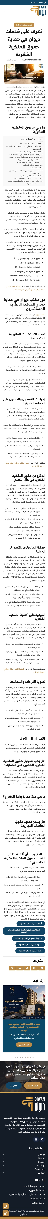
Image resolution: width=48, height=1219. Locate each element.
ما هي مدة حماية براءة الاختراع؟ (30, 176)
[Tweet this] (26, 968)
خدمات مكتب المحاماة (24, 24)
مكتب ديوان (40, 314)
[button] (33, 1057)
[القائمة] (3, 11)
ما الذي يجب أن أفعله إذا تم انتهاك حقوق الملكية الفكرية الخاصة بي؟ (23, 182)
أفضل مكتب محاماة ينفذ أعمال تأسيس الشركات (25, 464)
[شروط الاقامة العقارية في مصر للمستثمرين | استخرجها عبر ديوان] (24, 1002)
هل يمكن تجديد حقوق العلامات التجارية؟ (26, 178)
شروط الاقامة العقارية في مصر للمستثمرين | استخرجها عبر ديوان (24, 1027)
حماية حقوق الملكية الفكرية (30, 944)
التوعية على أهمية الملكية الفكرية (28, 162)
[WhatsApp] (6, 1213)
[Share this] (34, 968)
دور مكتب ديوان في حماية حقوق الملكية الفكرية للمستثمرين (23, 147)
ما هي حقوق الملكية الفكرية (30, 143)
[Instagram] (36, 1139)
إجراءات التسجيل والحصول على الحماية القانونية (24, 154)
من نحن (41, 1154)
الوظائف (41, 1165)
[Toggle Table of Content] (39, 139)
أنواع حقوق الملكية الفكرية (31, 923)
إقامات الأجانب (38, 1203)
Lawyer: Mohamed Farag (30, 59)
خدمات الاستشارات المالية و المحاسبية (27, 1194)
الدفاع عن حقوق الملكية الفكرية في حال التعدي (24, 157)
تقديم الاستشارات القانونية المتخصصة (27, 152)
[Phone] (6, 1206)
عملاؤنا (41, 1158)
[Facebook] (42, 1139)
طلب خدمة (40, 1169)
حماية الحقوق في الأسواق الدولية (28, 160)
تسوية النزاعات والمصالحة (31, 165)
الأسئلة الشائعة (35, 167)
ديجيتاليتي (24, 1214)
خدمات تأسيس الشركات (34, 1186)
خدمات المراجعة (37, 1199)
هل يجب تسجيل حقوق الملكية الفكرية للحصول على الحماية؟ (24, 171)
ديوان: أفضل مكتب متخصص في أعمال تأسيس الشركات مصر (25, 288)
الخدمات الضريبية (37, 1190)
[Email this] (41, 968)
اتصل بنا (41, 1173)
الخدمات (41, 1162)
